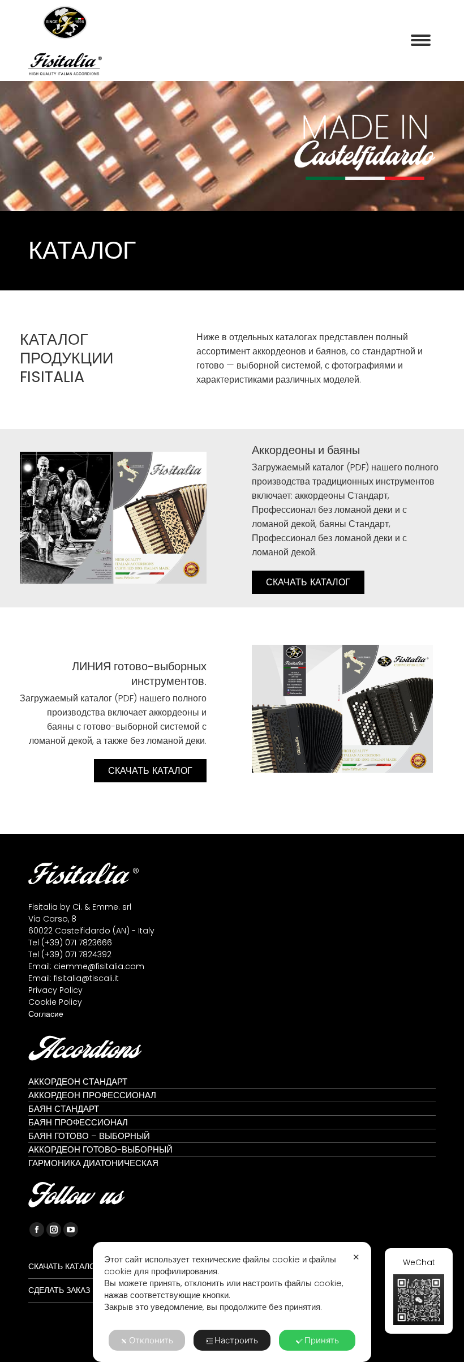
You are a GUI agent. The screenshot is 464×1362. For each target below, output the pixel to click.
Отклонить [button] (151, 1340)
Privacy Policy (55, 990)
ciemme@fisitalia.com (99, 966)
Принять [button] (321, 1340)
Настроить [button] (236, 1340)
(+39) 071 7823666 (76, 942)
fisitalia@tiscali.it (86, 978)
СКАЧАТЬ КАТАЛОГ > (67, 1266)
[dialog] (232, 1302)
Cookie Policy (55, 1002)
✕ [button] (356, 1257)
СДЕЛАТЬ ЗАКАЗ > (62, 1290)
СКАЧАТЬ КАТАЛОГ (308, 582)
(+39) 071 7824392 (76, 954)
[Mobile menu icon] (421, 40)
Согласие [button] (45, 1014)
